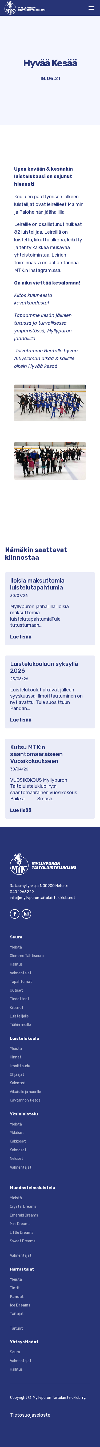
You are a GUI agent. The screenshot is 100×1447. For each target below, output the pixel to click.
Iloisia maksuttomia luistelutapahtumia (37, 584)
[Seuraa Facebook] (14, 914)
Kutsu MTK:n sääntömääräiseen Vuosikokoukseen (36, 754)
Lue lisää (20, 637)
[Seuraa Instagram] (26, 914)
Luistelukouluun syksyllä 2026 (44, 667)
